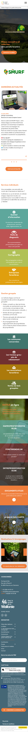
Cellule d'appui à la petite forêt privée (6, 637)
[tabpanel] (14, 125)
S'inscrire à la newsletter (15, 710)
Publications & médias (7, 646)
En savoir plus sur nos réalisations (14, 566)
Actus (2, 648)
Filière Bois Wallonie (6, 624)
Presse (3, 644)
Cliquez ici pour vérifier (15, 670)
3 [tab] (16, 162)
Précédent (3, 552)
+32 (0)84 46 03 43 (7, 589)
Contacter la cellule (9, 52)
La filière (3, 626)
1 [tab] (11, 162)
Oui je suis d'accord (22, 727)
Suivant (25, 552)
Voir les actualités (14, 169)
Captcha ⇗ (21, 671)
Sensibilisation (5, 632)
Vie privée (5, 721)
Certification (4, 642)
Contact (3, 651)
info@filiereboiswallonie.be (11, 591)
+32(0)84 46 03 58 (10, 593)
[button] (25, 3)
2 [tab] (14, 162)
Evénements (4, 634)
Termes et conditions (8, 724)
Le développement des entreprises (7, 629)
